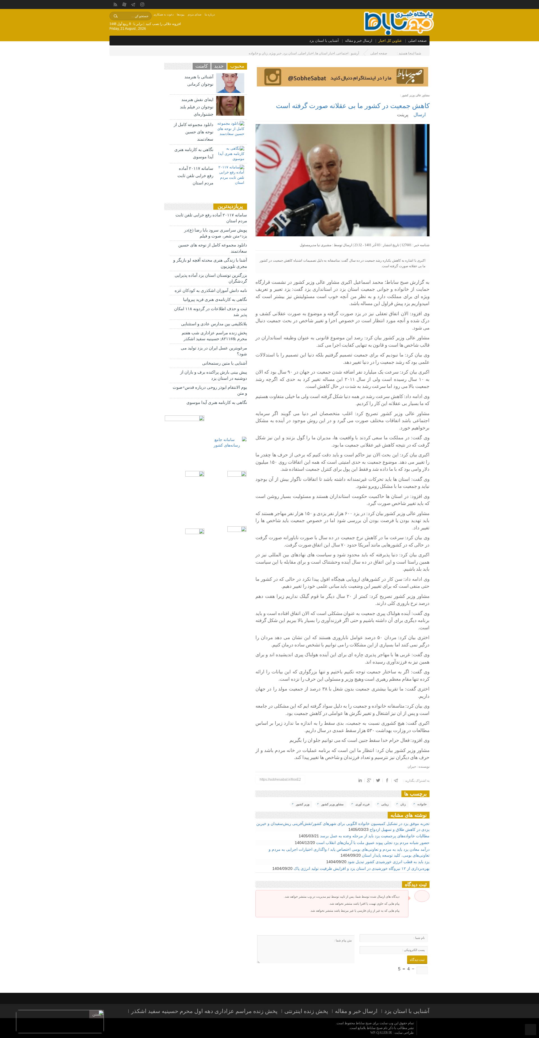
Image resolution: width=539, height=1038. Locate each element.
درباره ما (210, 14)
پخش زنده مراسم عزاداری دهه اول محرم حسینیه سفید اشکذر (204, 1011)
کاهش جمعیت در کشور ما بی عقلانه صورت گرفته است (353, 105)
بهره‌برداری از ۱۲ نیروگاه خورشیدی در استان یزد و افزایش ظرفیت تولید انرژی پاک (362, 868)
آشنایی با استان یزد (324, 40)
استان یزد (290, 53)
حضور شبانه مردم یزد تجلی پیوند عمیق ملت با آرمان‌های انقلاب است (373, 842)
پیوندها (180, 14)
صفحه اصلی (417, 40)
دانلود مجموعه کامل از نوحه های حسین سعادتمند (193, 131)
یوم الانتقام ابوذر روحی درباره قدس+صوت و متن (210, 390)
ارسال (420, 114)
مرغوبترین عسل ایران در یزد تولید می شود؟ (214, 351)
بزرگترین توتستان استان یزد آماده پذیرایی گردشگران (211, 278)
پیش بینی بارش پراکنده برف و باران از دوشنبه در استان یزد (213, 375)
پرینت (404, 115)
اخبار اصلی (306, 53)
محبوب (237, 66)
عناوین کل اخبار (390, 40)
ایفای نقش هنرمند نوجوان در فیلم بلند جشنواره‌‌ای (196, 106)
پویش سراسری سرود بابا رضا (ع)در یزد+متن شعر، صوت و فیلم (215, 233)
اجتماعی (342, 53)
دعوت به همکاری (163, 14)
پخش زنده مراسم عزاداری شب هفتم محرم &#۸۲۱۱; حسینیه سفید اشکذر (214, 336)
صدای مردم (194, 14)
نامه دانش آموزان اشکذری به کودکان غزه (211, 290)
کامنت (201, 66)
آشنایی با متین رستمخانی (224, 363)
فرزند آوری (362, 804)
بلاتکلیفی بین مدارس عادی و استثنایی (214, 324)
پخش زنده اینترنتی (306, 1011)
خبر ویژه (276, 53)
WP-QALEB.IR (381, 1033)
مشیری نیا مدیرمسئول (315, 245)
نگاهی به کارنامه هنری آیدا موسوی (216, 402)
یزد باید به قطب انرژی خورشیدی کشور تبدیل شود (389, 861)
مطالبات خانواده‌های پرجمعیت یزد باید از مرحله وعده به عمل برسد (375, 836)
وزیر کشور (302, 804)
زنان (403, 804)
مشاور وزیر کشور (332, 804)
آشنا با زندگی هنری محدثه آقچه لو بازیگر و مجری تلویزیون (210, 263)
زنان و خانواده (258, 53)
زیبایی (385, 804)
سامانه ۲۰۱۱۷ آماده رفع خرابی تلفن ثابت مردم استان (195, 175)
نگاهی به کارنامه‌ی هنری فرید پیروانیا (215, 299)
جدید (219, 66)
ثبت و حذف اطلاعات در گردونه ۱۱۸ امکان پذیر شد (210, 312)
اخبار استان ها (325, 53)
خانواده (422, 804)
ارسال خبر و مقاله (358, 40)
